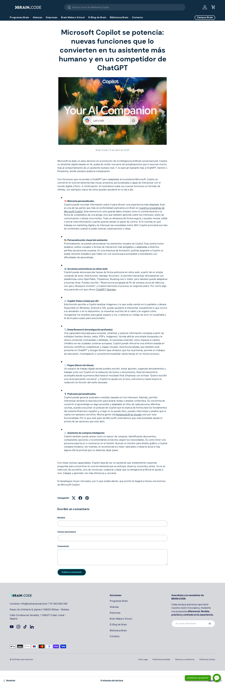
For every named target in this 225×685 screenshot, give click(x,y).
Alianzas (37, 17)
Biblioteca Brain (119, 17)
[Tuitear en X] (73, 498)
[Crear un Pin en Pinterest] (87, 498)
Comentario (63, 546)
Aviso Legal (143, 659)
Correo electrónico (66, 532)
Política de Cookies (207, 659)
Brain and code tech (25, 659)
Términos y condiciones (185, 659)
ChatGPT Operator (106, 289)
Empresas (51, 17)
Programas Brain (19, 17)
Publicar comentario (72, 572)
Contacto (137, 17)
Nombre (61, 517)
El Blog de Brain (97, 17)
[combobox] (125, 7)
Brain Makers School (73, 17)
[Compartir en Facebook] (80, 498)
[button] (213, 7)
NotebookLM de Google (129, 414)
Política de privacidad (161, 659)
